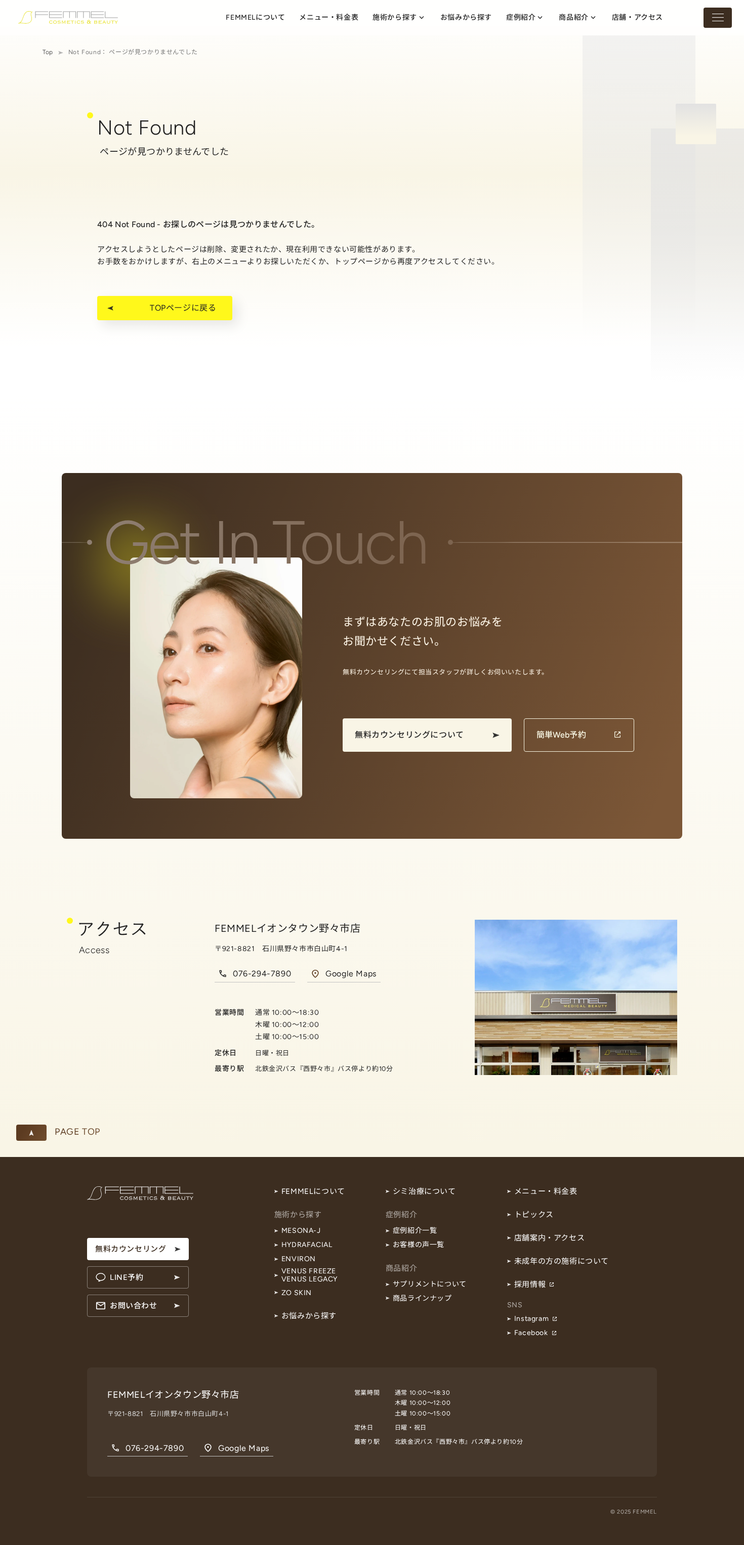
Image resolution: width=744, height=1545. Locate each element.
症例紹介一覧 (415, 1230)
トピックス (534, 1214)
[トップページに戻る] (67, 17)
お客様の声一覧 (418, 1244)
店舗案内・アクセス (549, 1237)
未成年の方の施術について (561, 1261)
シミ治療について (424, 1191)
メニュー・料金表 (545, 1191)
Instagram (531, 1318)
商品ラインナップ (422, 1298)
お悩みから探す (309, 1315)
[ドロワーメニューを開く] (718, 18)
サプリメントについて (430, 1284)
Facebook (531, 1332)
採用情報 (530, 1284)
